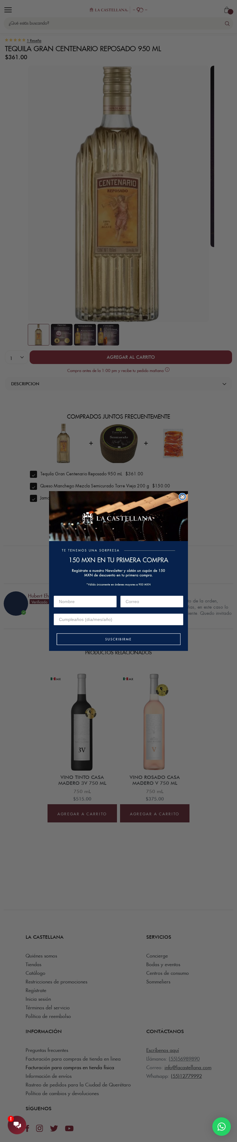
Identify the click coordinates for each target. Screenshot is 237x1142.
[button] (118, 639)
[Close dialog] (182, 497)
